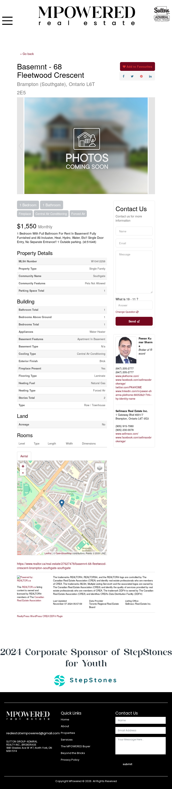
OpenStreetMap (64, 553)
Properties (68, 733)
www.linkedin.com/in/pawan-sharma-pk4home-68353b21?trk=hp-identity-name (134, 394)
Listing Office (131, 600)
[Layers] (99, 467)
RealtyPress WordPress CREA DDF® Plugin (40, 616)
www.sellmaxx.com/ (127, 433)
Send (133, 321)
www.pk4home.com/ (127, 376)
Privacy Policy (70, 760)
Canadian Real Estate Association (30, 598)
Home (65, 719)
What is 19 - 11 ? (127, 299)
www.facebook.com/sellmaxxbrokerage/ (133, 381)
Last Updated (60, 600)
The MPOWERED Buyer (75, 746)
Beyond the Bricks (73, 753)
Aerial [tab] (24, 456)
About (65, 726)
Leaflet (47, 553)
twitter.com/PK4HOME (129, 387)
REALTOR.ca (29, 587)
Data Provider (96, 600)
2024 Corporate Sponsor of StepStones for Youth (86, 657)
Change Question (126, 311)
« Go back (27, 54)
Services (67, 740)
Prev (20, 145)
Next (152, 145)
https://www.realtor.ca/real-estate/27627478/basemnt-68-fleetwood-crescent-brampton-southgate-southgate (61, 566)
